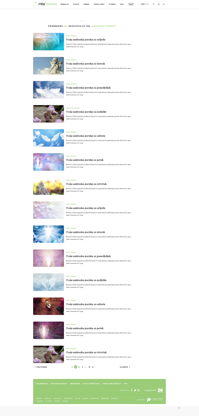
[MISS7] (131, 4)
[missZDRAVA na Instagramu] (138, 390)
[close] (179, 408)
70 (89, 367)
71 (92, 367)
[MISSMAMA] (143, 4)
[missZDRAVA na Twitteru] (135, 390)
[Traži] (154, 4)
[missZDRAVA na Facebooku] (131, 390)
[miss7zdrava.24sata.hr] (45, 4)
